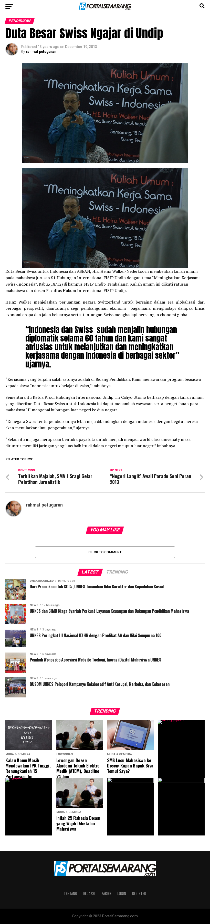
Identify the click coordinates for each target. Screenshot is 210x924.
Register (139, 893)
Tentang (70, 893)
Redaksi (89, 893)
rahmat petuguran (41, 52)
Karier (106, 893)
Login (121, 893)
